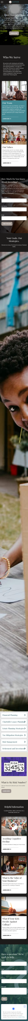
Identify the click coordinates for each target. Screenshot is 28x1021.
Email (2, 215)
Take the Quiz (7, 223)
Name (2, 960)
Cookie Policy (21, 1017)
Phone (3, 978)
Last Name (4, 206)
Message (3, 986)
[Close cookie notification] (24, 1006)
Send (4, 999)
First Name (4, 197)
